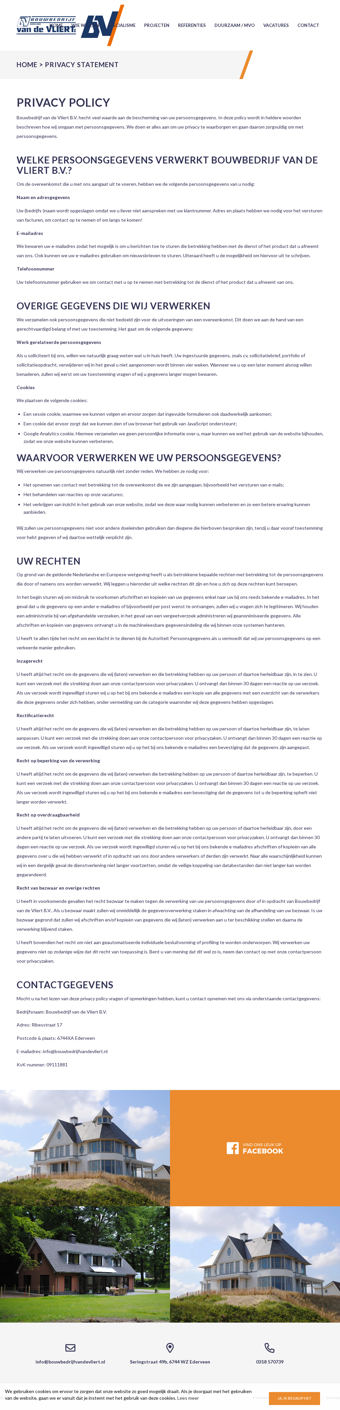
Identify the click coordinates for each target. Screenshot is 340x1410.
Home (27, 64)
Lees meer (188, 1398)
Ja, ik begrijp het (294, 1398)
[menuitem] (56, 25)
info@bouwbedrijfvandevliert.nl (75, 1051)
